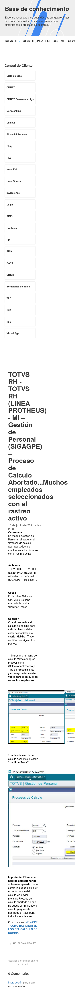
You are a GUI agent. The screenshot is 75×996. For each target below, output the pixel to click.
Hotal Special (14, 181)
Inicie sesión (15, 982)
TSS (9, 321)
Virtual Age (13, 333)
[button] (23, 949)
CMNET (11, 87)
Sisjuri (10, 274)
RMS (9, 251)
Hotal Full (12, 169)
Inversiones (13, 192)
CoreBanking (14, 110)
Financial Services (17, 134)
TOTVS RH (11, 41)
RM (8, 239)
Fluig (9, 146)
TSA (9, 310)
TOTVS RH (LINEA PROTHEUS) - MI (42, 41)
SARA (10, 263)
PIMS (10, 216)
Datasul (11, 122)
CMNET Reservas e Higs (20, 99)
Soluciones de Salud (18, 286)
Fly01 (10, 157)
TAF (9, 298)
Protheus (12, 228)
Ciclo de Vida (14, 75)
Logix (10, 204)
